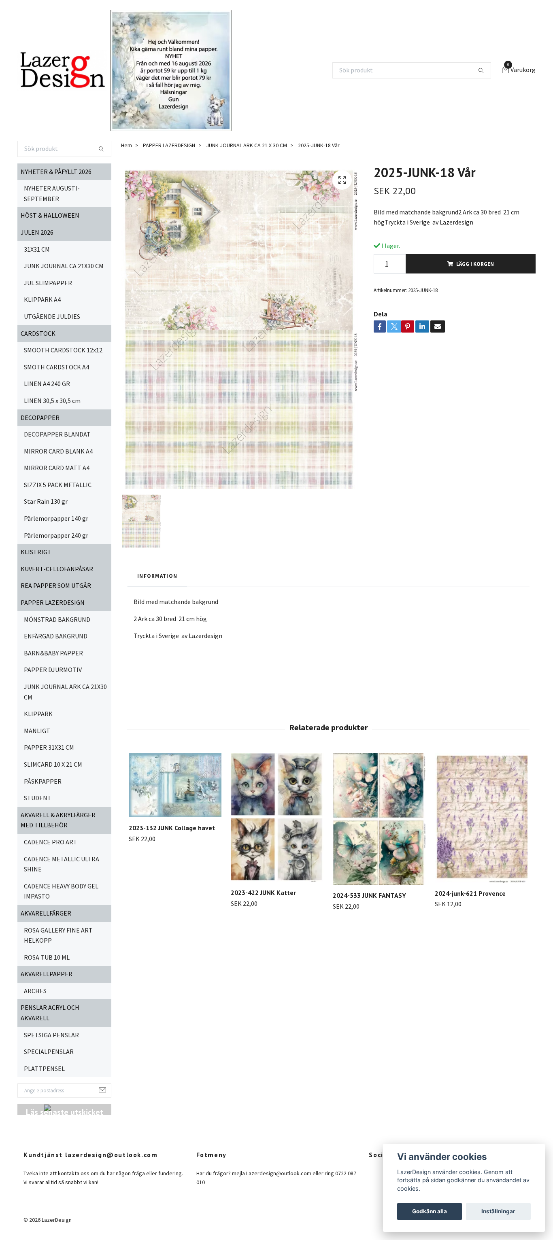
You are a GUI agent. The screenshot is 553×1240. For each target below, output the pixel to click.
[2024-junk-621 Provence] (481, 818)
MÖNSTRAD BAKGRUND (57, 619)
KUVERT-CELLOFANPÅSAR (57, 569)
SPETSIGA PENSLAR (51, 1035)
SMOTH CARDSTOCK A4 (56, 367)
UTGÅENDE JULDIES (52, 316)
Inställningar (498, 1211)
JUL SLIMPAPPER (48, 283)
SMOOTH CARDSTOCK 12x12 (63, 350)
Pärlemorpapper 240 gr (56, 535)
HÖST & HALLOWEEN (50, 215)
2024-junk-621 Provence (470, 893)
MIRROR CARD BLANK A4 (58, 451)
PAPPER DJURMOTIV (53, 670)
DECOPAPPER (40, 417)
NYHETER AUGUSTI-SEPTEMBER (52, 193)
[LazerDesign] (62, 70)
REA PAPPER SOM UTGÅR (56, 585)
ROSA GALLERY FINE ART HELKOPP (58, 935)
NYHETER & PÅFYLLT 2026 (56, 171)
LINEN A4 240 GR (47, 383)
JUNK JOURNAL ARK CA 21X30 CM (65, 692)
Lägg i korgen (475, 264)
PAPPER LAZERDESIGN (53, 602)
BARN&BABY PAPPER (53, 653)
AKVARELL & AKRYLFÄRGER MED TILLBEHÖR (58, 820)
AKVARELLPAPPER (46, 974)
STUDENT (37, 798)
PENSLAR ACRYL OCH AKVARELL (50, 1012)
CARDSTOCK (38, 333)
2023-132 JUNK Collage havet (172, 828)
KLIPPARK (38, 714)
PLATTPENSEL (44, 1068)
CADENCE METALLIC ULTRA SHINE (61, 864)
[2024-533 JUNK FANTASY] (379, 819)
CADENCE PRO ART (50, 842)
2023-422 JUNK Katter (263, 892)
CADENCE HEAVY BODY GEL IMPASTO (61, 891)
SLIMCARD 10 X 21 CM (53, 764)
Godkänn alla (429, 1211)
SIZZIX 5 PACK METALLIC (57, 485)
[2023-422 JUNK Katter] (277, 817)
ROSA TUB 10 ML (47, 957)
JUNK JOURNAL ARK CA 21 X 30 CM (246, 145)
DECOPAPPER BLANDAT (57, 434)
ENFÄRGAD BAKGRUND (55, 636)
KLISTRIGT (36, 552)
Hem (126, 145)
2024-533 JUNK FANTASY (369, 895)
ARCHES (35, 991)
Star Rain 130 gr (46, 501)
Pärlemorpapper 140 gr (56, 518)
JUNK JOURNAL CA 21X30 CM (64, 266)
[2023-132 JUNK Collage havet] (175, 785)
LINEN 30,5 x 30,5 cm (52, 400)
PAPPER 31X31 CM (49, 747)
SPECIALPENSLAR (49, 1051)
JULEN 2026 (37, 232)
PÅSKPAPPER (43, 781)
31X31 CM (37, 249)
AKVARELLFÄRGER (46, 913)
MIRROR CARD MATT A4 (56, 468)
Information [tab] (157, 575)
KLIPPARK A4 (42, 299)
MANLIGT (37, 731)
